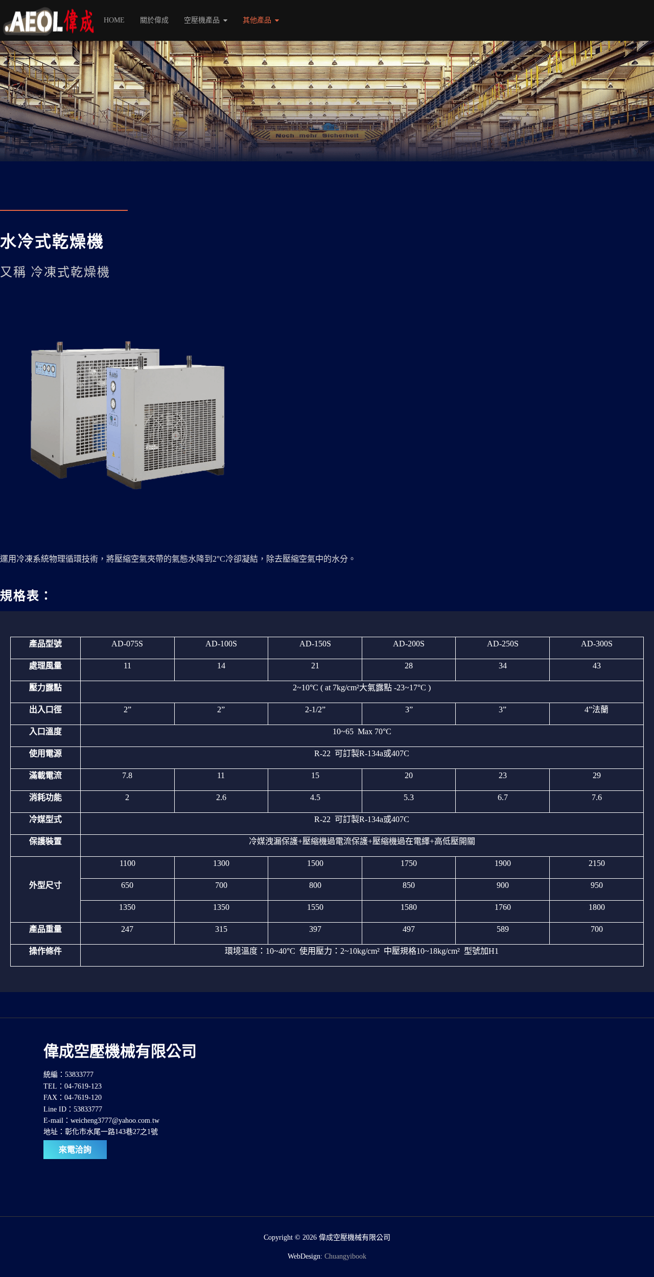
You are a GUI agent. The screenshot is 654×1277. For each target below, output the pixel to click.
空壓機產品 (202, 20)
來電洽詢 (75, 1149)
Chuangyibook (345, 1256)
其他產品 (257, 20)
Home (114, 20)
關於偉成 (154, 20)
